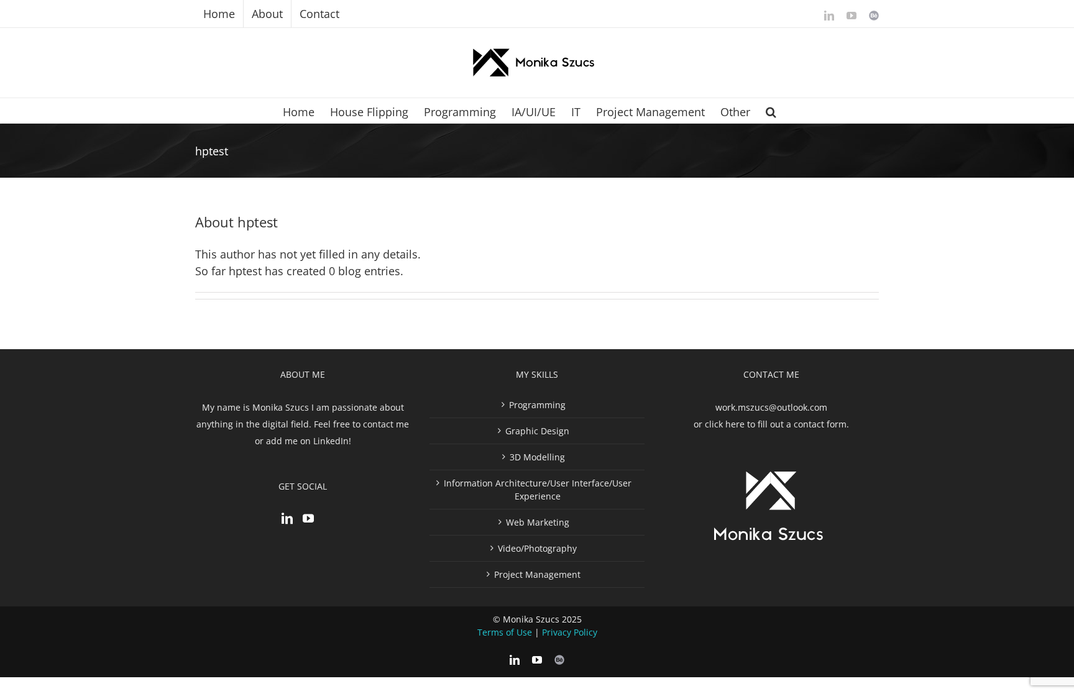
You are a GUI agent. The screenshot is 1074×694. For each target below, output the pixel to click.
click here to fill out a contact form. (777, 424)
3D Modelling (537, 457)
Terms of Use (504, 632)
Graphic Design (537, 431)
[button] (771, 110)
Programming (537, 405)
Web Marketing (537, 522)
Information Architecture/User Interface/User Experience (537, 489)
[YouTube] (308, 518)
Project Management (537, 574)
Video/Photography (537, 548)
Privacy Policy (569, 632)
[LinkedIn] (287, 518)
